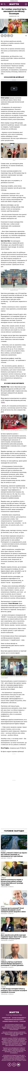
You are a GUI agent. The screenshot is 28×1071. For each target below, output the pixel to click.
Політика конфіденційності (19, 1017)
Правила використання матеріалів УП (14, 1019)
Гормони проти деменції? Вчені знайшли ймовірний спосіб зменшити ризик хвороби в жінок (13, 910)
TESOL (3, 402)
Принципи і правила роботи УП (10, 1021)
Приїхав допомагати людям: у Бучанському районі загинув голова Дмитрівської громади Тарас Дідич (12, 882)
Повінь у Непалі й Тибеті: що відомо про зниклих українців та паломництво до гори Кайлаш (14, 854)
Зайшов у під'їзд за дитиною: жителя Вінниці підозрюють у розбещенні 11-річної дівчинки (12, 963)
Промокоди (22, 1021)
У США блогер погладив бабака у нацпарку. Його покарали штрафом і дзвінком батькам (14, 990)
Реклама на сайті (6, 1017)
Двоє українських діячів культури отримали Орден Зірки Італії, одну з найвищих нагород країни (14, 936)
